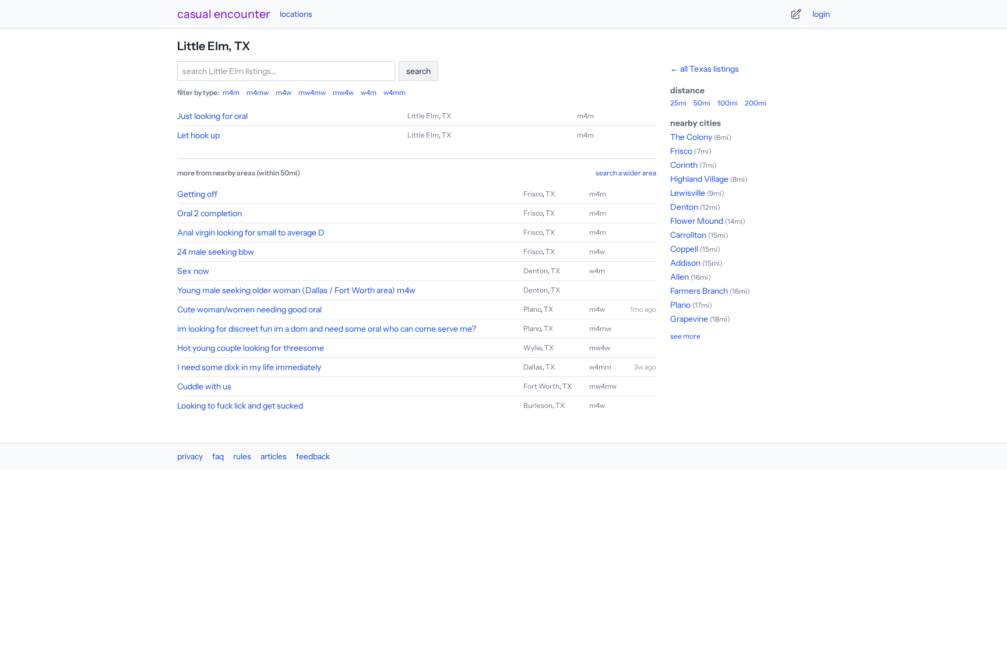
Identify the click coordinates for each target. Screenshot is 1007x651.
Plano (532, 309)
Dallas (533, 367)
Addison (685, 263)
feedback (313, 456)
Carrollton (688, 235)
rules (242, 456)
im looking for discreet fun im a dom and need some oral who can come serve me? (326, 328)
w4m (368, 92)
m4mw (258, 92)
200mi (755, 102)
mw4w (343, 92)
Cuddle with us (204, 386)
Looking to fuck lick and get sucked (240, 405)
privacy (190, 456)
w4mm (394, 92)
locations (296, 14)
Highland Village (699, 179)
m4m (231, 92)
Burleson (537, 405)
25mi (678, 102)
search (418, 71)
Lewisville (687, 193)
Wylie (532, 347)
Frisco (533, 193)
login (821, 14)
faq (218, 456)
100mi (727, 102)
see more (685, 336)
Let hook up (198, 135)
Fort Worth (541, 386)
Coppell (684, 249)
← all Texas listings (704, 69)
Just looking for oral (212, 116)
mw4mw (312, 92)
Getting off (197, 194)
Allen (679, 277)
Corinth (684, 165)
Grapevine (689, 319)
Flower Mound (696, 221)
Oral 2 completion (209, 213)
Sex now (193, 271)
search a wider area (626, 172)
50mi (701, 102)
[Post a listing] (796, 14)
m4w (283, 92)
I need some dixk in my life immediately (249, 367)
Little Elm (423, 115)
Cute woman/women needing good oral (249, 309)
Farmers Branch (699, 291)
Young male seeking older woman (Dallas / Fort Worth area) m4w (296, 290)
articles (273, 456)
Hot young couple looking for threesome (250, 348)
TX (446, 115)
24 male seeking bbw (215, 252)
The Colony (691, 137)
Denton (535, 270)
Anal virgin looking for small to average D (251, 232)
